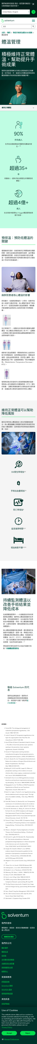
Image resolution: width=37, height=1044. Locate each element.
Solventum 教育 (7, 986)
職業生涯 (5, 952)
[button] (10, 1039)
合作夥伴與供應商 (8, 960)
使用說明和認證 (7, 994)
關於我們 (5, 948)
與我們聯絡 (5, 1004)
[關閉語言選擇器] (33, 4)
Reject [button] (27, 1033)
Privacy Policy (7, 1027)
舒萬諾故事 (5, 982)
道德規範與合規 (7, 968)
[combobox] (18, 26)
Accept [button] (9, 1033)
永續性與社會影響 (8, 964)
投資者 (4, 956)
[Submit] (33, 26)
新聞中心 (5, 971)
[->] (33, 12)
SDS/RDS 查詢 (7, 990)
